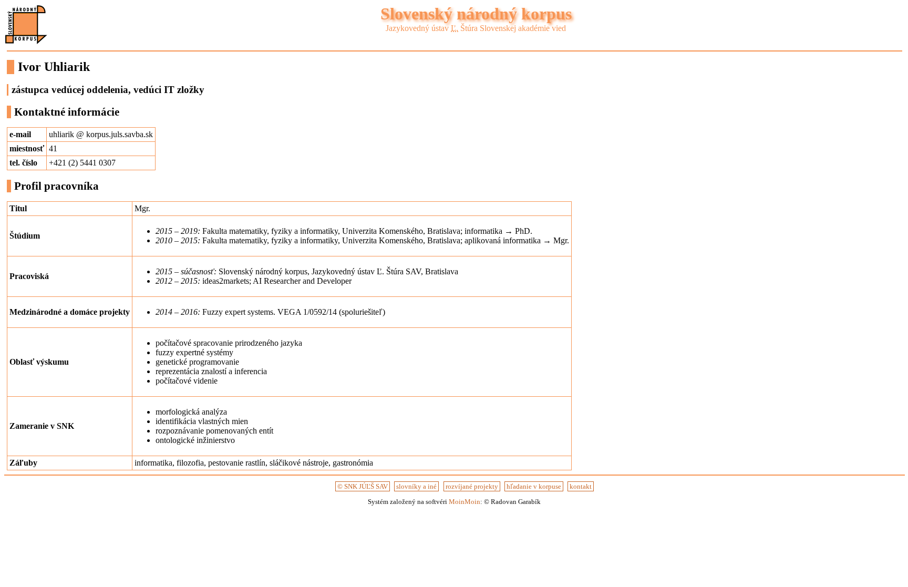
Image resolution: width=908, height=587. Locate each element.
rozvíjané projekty (472, 486)
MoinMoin (464, 502)
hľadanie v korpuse (534, 486)
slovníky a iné (416, 486)
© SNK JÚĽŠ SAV (362, 486)
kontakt (581, 486)
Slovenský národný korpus (476, 13)
